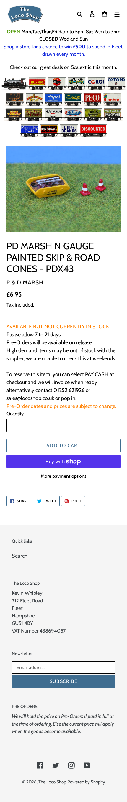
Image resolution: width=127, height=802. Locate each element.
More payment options (64, 476)
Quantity (15, 413)
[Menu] (117, 14)
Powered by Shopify (86, 782)
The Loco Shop (52, 782)
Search (19, 556)
